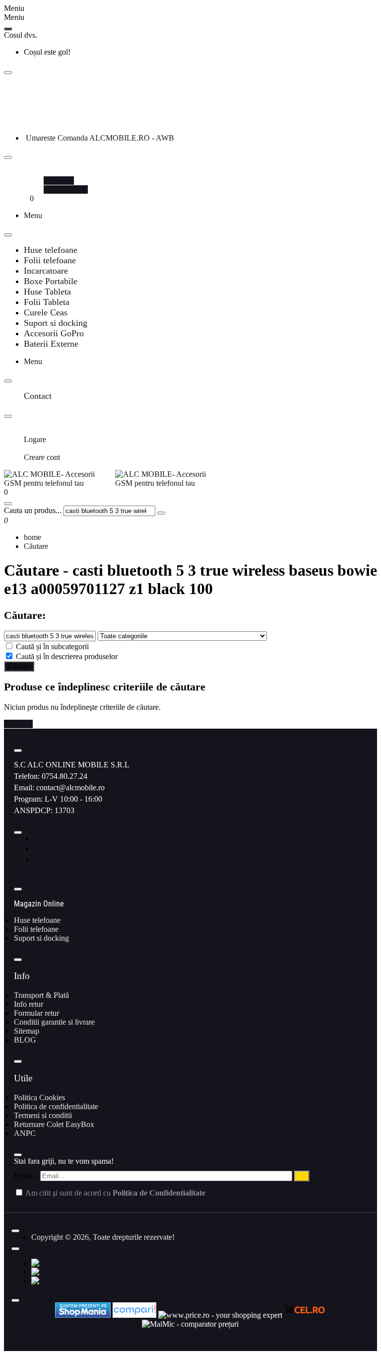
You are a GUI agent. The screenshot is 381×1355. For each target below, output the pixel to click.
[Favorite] (27, 198)
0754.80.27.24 (64, 776)
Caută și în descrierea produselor (66, 656)
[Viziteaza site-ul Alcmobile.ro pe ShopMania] (83, 1315)
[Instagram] (37, 848)
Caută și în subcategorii (51, 646)
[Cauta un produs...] (8, 503)
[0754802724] (28, 120)
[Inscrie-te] (302, 1176)
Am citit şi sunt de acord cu (114, 1193)
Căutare (36, 546)
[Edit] (8, 72)
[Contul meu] (27, 171)
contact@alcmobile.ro (70, 787)
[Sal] (40, 1281)
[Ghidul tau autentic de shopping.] (135, 1315)
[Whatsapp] (37, 859)
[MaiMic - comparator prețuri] (190, 1324)
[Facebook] (37, 838)
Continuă (18, 724)
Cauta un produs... (33, 510)
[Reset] (8, 28)
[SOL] (43, 1272)
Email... (26, 1175)
